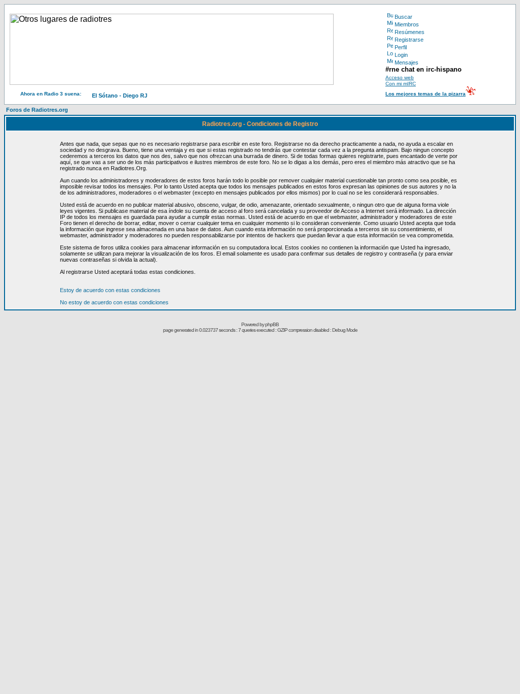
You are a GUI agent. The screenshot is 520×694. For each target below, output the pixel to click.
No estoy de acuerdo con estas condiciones (114, 302)
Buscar (403, 17)
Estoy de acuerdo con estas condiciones (110, 290)
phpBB (272, 324)
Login (401, 55)
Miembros (407, 24)
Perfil (401, 47)
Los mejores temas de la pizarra (425, 94)
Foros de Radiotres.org (37, 110)
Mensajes (406, 62)
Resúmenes (410, 32)
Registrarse (409, 40)
